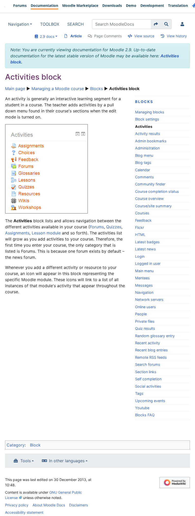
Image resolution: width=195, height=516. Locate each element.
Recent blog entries (151, 350)
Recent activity (147, 343)
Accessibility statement (24, 512)
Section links (145, 372)
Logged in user (147, 263)
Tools (25, 460)
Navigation (18, 24)
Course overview (149, 198)
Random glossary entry (155, 336)
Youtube (142, 408)
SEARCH (75, 24)
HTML (140, 234)
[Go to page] (156, 24)
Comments (144, 177)
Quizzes (113, 226)
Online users (145, 307)
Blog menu (144, 155)
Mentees (142, 278)
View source (144, 36)
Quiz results (145, 328)
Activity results (147, 133)
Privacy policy (16, 505)
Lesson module (46, 232)
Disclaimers (78, 505)
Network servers (149, 299)
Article (76, 36)
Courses (142, 213)
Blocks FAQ (145, 415)
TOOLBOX (49, 24)
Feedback (143, 220)
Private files (145, 321)
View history (177, 36)
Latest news (145, 249)
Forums (97, 226)
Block (35, 445)
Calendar (142, 170)
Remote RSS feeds (151, 357)
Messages (144, 285)
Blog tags (143, 162)
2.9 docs (46, 36)
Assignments (17, 232)
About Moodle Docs (48, 505)
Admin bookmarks (151, 141)
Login (139, 256)
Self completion (148, 379)
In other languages (67, 460)
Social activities (148, 386)
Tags (139, 393)
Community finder (150, 184)
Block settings (147, 119)
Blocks (96, 88)
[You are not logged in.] (183, 24)
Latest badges (147, 242)
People (141, 314)
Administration (147, 148)
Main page (15, 88)
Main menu (144, 271)
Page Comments (108, 36)
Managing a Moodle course (57, 88)
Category (16, 445)
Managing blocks (149, 112)
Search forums (147, 364)
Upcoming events (150, 401)
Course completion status (157, 191)
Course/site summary (153, 206)
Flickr (139, 227)
